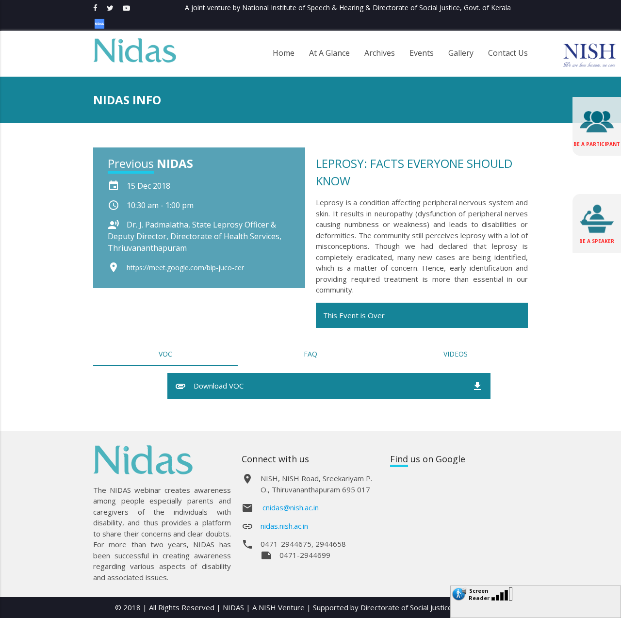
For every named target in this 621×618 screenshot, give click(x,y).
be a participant (596, 144)
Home (283, 51)
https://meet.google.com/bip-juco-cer (185, 267)
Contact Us (508, 51)
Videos (455, 353)
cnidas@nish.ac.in (290, 507)
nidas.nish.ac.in (284, 526)
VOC (165, 353)
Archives (379, 51)
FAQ (310, 353)
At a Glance (329, 51)
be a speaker (596, 241)
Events (421, 51)
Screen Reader (479, 592)
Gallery (461, 51)
